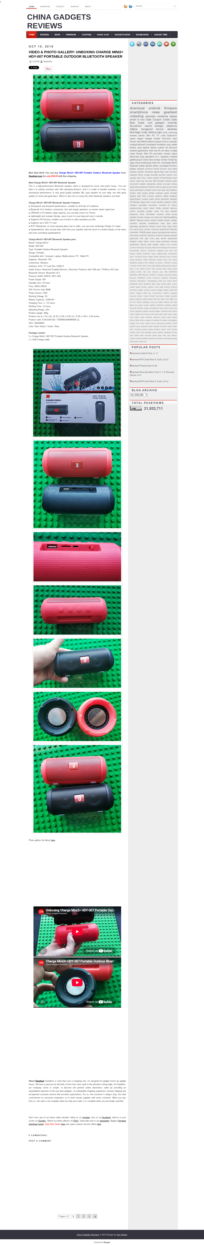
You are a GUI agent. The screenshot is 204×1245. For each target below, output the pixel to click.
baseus (132, 253)
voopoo (132, 338)
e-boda (174, 256)
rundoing (138, 329)
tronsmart (166, 138)
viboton (174, 335)
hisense (168, 181)
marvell (151, 311)
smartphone (139, 111)
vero (168, 335)
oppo (132, 162)
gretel (145, 299)
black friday (155, 208)
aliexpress (151, 184)
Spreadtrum (142, 281)
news (156, 111)
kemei (163, 238)
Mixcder (136, 202)
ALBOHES (173, 272)
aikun (154, 284)
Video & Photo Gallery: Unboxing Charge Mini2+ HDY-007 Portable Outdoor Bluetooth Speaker (76, 54)
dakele (166, 290)
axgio (161, 287)
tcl (169, 205)
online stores (141, 265)
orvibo (147, 323)
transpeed (167, 332)
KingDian (164, 278)
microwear (150, 214)
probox (133, 168)
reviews (133, 135)
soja (153, 269)
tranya (174, 269)
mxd (131, 317)
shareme (157, 329)
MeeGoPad (156, 247)
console (153, 290)
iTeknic (139, 302)
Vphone (143, 250)
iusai (175, 302)
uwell (141, 335)
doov (148, 202)
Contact (60, 6)
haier (156, 211)
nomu (152, 241)
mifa (169, 311)
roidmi (170, 326)
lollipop (134, 129)
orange (132, 323)
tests (164, 269)
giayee (132, 299)
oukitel (161, 147)
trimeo (174, 332)
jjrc (136, 305)
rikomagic (135, 132)
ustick (136, 335)
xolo (161, 217)
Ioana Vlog (103, 34)
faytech (133, 196)
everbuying (146, 162)
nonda (163, 317)
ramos (174, 184)
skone (148, 269)
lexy (175, 308)
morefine (173, 171)
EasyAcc (160, 275)
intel (151, 150)
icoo (170, 259)
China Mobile (171, 244)
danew (145, 256)
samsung (172, 132)
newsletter (104, 1121)
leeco (162, 308)
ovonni (153, 323)
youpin (135, 341)
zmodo (147, 229)
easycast (173, 293)
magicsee (138, 311)
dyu (149, 293)
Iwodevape (140, 247)
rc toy (136, 269)
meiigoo (157, 311)
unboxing (137, 115)
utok (149, 244)
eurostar (141, 211)
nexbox (145, 199)
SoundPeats (134, 250)
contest (165, 208)
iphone (159, 187)
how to (165, 141)
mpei (160, 314)
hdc (158, 299)
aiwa (158, 284)
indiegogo (146, 302)
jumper (146, 305)
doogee (148, 138)
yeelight (173, 199)
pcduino (133, 326)
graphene (139, 299)
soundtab (143, 205)
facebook (138, 259)
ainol (139, 147)
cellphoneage (162, 253)
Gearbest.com (35, 176)
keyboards (172, 238)
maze (158, 226)
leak (139, 193)
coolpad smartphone (149, 223)
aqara (148, 232)
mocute (174, 262)
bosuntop (133, 290)
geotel (174, 235)
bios (151, 159)
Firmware (71, 34)
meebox (167, 202)
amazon (163, 168)
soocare (159, 269)
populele (144, 326)
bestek (160, 220)
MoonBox (173, 278)
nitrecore (156, 317)
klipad (175, 305)
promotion (158, 153)
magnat (145, 311)
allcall (159, 184)
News (57, 34)
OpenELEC (164, 229)
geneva (167, 235)
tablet (174, 144)
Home (31, 6)
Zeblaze (140, 220)
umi (162, 150)
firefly (145, 259)
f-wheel (152, 296)
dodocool (144, 187)
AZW (140, 275)
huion (153, 202)
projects (156, 326)
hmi (175, 299)
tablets (173, 116)
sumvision (153, 205)
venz (164, 335)
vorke (138, 338)
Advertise (45, 6)
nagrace (133, 175)
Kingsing (148, 247)
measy (145, 193)
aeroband (147, 284)
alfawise (140, 168)
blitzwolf (141, 144)
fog (157, 296)
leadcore (140, 308)
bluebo (167, 220)
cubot (132, 153)
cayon (153, 253)
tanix (138, 332)
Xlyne (175, 281)
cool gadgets (156, 122)
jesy (157, 238)
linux (144, 178)
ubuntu (143, 244)
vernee (164, 159)
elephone (171, 125)
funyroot (159, 235)
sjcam (164, 329)
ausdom (151, 287)
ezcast (133, 141)
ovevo (149, 265)
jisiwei (132, 305)
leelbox (160, 202)
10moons (155, 229)
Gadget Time (160, 34)
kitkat (166, 196)
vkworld (173, 156)
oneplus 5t (149, 320)
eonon (132, 211)
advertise (150, 116)
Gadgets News (122, 34)
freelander (152, 259)
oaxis (158, 241)
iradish (160, 302)
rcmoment (134, 184)
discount (173, 147)
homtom (173, 165)
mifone (174, 311)
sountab (154, 175)
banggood (147, 129)
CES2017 (153, 275)
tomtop (157, 159)
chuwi (137, 162)
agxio (166, 193)
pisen (151, 199)
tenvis (154, 332)
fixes (142, 156)
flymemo (151, 235)
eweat (142, 165)
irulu (152, 238)
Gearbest (39, 1081)
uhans (174, 205)
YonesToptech (166, 178)
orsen (142, 323)
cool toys (161, 190)
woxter (139, 272)
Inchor (149, 278)
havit (155, 299)
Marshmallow (147, 141)
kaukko (174, 211)
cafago (174, 220)
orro (137, 323)
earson (174, 232)
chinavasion (172, 253)
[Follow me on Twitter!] (131, 7)
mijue (140, 241)
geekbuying (135, 159)
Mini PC (148, 153)
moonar (147, 314)
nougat (147, 175)
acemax (162, 175)
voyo (138, 181)
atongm (144, 287)
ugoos (132, 138)
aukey (154, 232)
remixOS (163, 326)
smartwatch (151, 144)
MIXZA (133, 220)
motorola (133, 265)
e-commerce (157, 293)
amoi (154, 190)
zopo (174, 138)
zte (166, 147)
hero (167, 299)
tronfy (140, 175)
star (150, 181)
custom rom (171, 175)
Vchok (169, 281)
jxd (170, 187)
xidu (144, 272)
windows (172, 129)
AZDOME (133, 275)
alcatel (163, 284)
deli (175, 290)
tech (142, 332)
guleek (159, 259)
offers (137, 320)
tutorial (167, 153)
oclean (174, 317)
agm (166, 250)
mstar (165, 314)
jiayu (169, 144)
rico (131, 229)
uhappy (147, 217)
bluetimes (146, 253)
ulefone (152, 132)
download (137, 107)
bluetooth (134, 165)
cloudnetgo (166, 162)
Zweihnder (134, 284)
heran (163, 299)
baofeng (174, 287)
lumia (132, 311)
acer (175, 178)
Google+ (42, 1121)
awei (156, 287)
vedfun (156, 244)
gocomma (134, 238)
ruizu (131, 329)
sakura (144, 329)
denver (132, 293)
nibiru (146, 241)
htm (134, 302)
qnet (131, 269)
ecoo (139, 178)
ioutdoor (173, 190)
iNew (175, 168)
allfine (169, 284)
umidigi (173, 150)
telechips (148, 332)
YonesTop (172, 159)
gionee (149, 165)
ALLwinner (136, 125)
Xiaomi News (142, 34)
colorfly (140, 290)
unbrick (132, 272)
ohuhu (142, 320)
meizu (150, 178)
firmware (170, 107)
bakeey (167, 287)
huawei (157, 138)
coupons (158, 141)
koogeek (173, 196)
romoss (174, 241)
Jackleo (140, 171)
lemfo (171, 308)
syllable (133, 217)
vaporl (154, 335)
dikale (156, 256)
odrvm (132, 320)
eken (167, 150)
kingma (141, 262)
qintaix (152, 193)
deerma (173, 208)
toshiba (160, 332)
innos (153, 302)
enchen (139, 296)
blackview (134, 156)
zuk (145, 341)
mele (175, 187)
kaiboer (152, 305)
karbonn (158, 196)
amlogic (159, 125)
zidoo (145, 208)
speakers (164, 156)
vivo (152, 217)
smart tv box (137, 119)
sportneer (165, 199)
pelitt (153, 265)
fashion (152, 187)
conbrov (147, 290)
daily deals (134, 187)
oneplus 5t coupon (160, 320)
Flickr (75, 1121)
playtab (163, 265)
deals (172, 290)
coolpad (133, 144)
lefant (166, 308)
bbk (154, 181)
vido (139, 141)
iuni (171, 302)
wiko (157, 217)
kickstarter (133, 262)
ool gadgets (172, 320)
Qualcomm (172, 135)
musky (174, 314)
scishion (159, 193)
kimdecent (160, 305)
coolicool (149, 168)
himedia (160, 181)
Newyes (164, 247)
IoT (131, 202)
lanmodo (133, 308)
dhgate (139, 293)
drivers (133, 147)
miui (142, 314)
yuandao (173, 141)
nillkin (174, 202)
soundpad (164, 165)
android (154, 107)
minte (132, 314)
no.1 (157, 156)
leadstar (151, 262)
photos (141, 135)
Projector (133, 281)
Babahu (145, 275)
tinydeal (133, 171)
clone (132, 256)
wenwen (160, 338)
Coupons (86, 34)
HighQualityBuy (170, 217)
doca (169, 256)
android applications (139, 150)
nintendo (149, 317)
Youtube (86, 1117)
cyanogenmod (164, 232)
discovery (162, 256)
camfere (133, 223)
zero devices (153, 272)
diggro (151, 256)
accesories (152, 250)
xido (131, 341)
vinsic (162, 244)
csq (167, 190)
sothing (132, 332)
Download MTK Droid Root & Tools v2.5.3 (149, 359)
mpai (156, 314)
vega (159, 335)
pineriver (165, 241)
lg (156, 262)
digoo (143, 202)
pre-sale (166, 184)
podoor (174, 265)
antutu (174, 284)
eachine (166, 293)
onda (144, 132)
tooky (169, 269)
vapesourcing (136, 208)
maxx (142, 214)
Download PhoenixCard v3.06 (143, 365)
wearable (144, 338)
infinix (175, 259)
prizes (150, 326)
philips (158, 265)
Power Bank (172, 247)
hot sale (165, 211)
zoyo (161, 272)
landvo (133, 193)
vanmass (148, 335)
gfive (175, 223)
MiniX (174, 162)
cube (163, 135)
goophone (143, 226)
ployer (169, 265)
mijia (164, 226)
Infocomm (156, 278)
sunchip (162, 205)
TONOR (142, 232)
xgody (174, 338)
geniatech (150, 156)
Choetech (149, 171)
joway (140, 305)
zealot (141, 341)
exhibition (161, 144)
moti (152, 314)
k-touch (151, 196)
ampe (146, 220)
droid (145, 293)
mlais (154, 162)
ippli (147, 238)
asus (170, 168)
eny (142, 181)
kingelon (168, 305)
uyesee (133, 178)
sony (141, 229)
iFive (144, 196)
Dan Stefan (122, 1234)
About (88, 6)
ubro (131, 335)
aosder (132, 287)
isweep (166, 302)
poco (138, 326)
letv (146, 181)
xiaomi (148, 125)
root (155, 150)
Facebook (106, 1117)
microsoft (164, 311)
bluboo (154, 147)
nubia (169, 317)
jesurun (165, 187)
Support (74, 6)
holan (165, 259)
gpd (139, 196)
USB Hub (162, 281)
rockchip (172, 122)
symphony (134, 244)
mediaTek (162, 116)
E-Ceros (145, 159)
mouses (160, 214)
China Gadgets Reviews (88, 1234)
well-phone (152, 338)
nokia (167, 214)
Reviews (44, 34)
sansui (150, 329)
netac (142, 317)
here (53, 840)
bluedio (139, 253)
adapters (160, 250)
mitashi (137, 314)
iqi (156, 302)
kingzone (134, 214)
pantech (168, 323)
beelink (146, 147)
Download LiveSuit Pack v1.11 (144, 353)
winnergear (168, 338)
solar (169, 329)
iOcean (139, 153)
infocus (152, 226)
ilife (141, 238)
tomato (140, 217)
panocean (139, 190)
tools (165, 132)
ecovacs (133, 296)
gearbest (170, 111)
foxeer (161, 296)
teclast (156, 168)
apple (138, 287)
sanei (136, 229)
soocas (174, 329)
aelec (141, 284)
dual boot (166, 223)
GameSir (168, 275)
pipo (159, 132)
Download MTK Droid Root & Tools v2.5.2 (149, 381)
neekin (136, 317)
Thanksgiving (152, 281)
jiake (175, 181)
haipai (150, 299)
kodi (146, 262)
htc (158, 162)
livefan (160, 262)
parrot (175, 323)
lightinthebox (135, 199)
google (149, 211)
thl (159, 150)
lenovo (160, 129)
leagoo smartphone (151, 308)
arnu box (173, 250)
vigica (174, 153)
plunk (157, 199)
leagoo (140, 138)
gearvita (174, 296)
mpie (169, 226)
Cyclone (133, 247)
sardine (142, 269)
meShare (167, 262)
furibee (167, 296)
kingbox (133, 241)
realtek (143, 184)
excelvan (143, 235)
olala (132, 190)
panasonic (160, 323)
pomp (174, 214)
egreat (156, 171)
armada (173, 193)
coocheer (138, 256)
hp (131, 302)
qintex (155, 165)
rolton (175, 326)
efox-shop (134, 235)
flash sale (164, 171)
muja (169, 314)
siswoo (156, 178)
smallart (148, 190)
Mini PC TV (152, 135)
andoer (153, 220)
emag (132, 259)
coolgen (160, 290)
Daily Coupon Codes (158, 119)
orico (175, 226)
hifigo (172, 299)
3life (166, 272)
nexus (132, 181)
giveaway (134, 226)
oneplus (133, 205)
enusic (146, 296)
